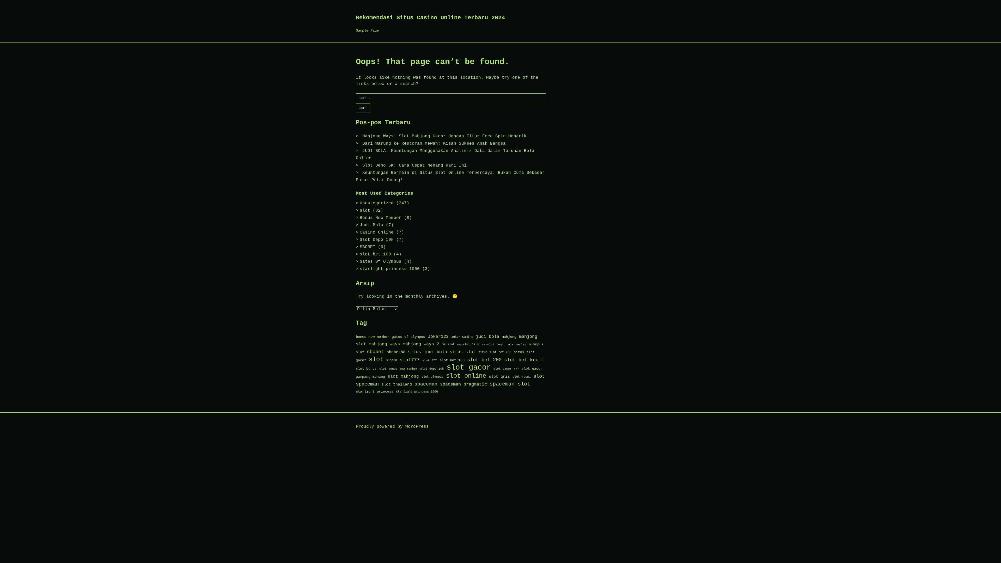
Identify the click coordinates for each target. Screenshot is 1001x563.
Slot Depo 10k (377, 239)
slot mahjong (403, 376)
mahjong (509, 337)
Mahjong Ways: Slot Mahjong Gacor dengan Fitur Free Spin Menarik (444, 136)
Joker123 (438, 336)
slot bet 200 (484, 360)
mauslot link (468, 344)
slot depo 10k (432, 368)
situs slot (463, 352)
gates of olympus (408, 337)
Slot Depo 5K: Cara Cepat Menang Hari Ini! (415, 165)
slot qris (499, 377)
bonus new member (372, 337)
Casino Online (377, 232)
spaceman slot (510, 384)
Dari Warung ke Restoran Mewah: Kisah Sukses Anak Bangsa (434, 143)
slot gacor (469, 367)
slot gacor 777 (506, 368)
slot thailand (396, 384)
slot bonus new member (398, 368)
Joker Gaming (462, 337)
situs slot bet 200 (494, 352)
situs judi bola (427, 352)
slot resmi (521, 377)
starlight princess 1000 (390, 269)
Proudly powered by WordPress (392, 426)
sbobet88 (396, 352)
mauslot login (493, 344)
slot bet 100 (375, 254)
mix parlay (517, 344)
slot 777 (429, 360)
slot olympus (432, 377)
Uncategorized (377, 203)
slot (365, 210)
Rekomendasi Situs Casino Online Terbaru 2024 (430, 18)
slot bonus (366, 369)
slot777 (410, 360)
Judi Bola (371, 225)
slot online (466, 376)
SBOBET (367, 247)
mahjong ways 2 (421, 344)
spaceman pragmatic (463, 384)
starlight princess (374, 392)
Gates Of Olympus (380, 261)
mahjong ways (384, 344)
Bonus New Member (380, 218)
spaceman (425, 384)
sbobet (375, 352)
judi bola (487, 336)
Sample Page (367, 30)
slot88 (391, 360)
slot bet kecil (524, 360)
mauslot (448, 344)
